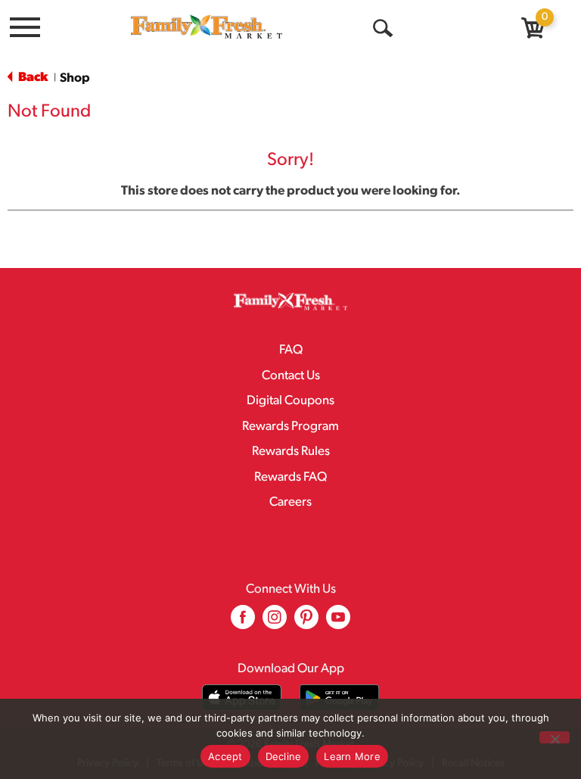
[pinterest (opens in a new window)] (306, 622)
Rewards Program (290, 426)
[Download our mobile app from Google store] (339, 697)
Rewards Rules (291, 451)
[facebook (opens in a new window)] (243, 622)
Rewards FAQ (290, 477)
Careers (290, 502)
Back (32, 77)
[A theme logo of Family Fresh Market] (206, 26)
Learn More (352, 756)
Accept (225, 756)
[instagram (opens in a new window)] (275, 622)
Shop (75, 78)
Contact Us (291, 375)
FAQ (291, 350)
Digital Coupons (290, 400)
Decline (284, 756)
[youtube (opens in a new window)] (338, 622)
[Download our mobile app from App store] (241, 697)
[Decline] (554, 737)
